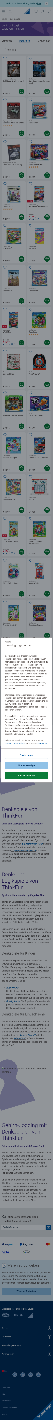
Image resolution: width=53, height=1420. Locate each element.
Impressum (42, 743)
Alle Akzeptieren (26, 775)
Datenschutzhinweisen (15, 743)
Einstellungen (26, 755)
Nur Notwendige (26, 765)
